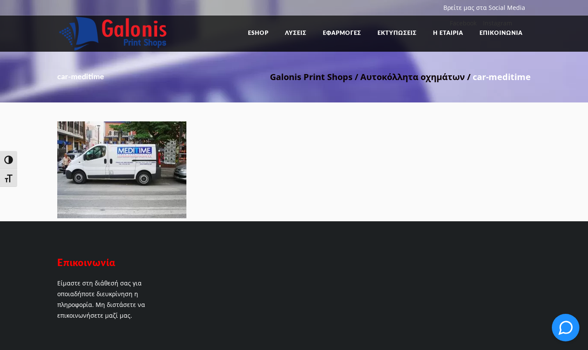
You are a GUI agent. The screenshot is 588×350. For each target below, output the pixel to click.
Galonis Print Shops (311, 77)
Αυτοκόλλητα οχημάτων (412, 77)
